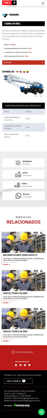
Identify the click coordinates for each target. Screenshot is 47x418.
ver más (5, 264)
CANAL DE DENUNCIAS (14, 381)
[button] (41, 412)
